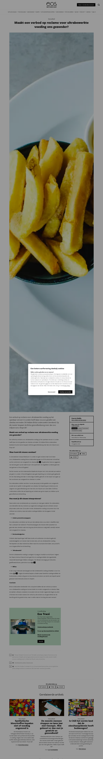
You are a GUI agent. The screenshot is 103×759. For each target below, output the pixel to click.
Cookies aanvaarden (65, 392)
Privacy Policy (66, 385)
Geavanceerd (51, 392)
